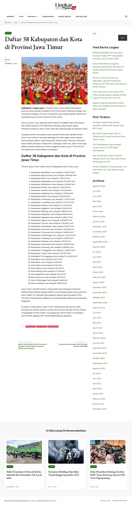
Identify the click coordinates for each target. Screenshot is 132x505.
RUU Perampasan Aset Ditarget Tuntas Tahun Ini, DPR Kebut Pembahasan (107, 147)
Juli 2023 (97, 373)
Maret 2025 (98, 272)
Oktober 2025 (99, 237)
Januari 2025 (98, 282)
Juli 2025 (97, 252)
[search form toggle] (126, 16)
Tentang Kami (81, 16)
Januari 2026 (98, 221)
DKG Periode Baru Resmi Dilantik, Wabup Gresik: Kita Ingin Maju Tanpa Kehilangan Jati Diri (109, 158)
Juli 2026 (97, 191)
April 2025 (97, 267)
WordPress (52, 501)
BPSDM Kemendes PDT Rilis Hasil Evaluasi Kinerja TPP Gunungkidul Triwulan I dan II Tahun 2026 (108, 55)
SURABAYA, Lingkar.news (32, 108)
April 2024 (97, 328)
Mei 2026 (97, 201)
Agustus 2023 (99, 368)
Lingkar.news (48, 16)
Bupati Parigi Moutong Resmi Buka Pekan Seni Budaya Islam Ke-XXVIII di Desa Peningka (109, 106)
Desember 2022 (100, 409)
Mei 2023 (97, 383)
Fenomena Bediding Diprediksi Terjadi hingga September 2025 (63, 473)
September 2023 (100, 363)
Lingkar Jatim (53, 326)
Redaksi (7, 59)
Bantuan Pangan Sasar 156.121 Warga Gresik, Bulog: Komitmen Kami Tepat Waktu (109, 136)
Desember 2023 (100, 348)
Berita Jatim (30, 326)
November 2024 (100, 292)
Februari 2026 (99, 216)
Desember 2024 (100, 287)
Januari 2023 (98, 404)
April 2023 (97, 388)
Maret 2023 (98, 393)
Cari (94, 33)
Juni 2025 (97, 257)
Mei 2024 (97, 323)
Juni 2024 (97, 318)
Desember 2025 (100, 226)
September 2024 (100, 302)
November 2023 (100, 353)
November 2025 (100, 231)
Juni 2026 (97, 196)
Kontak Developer (120, 500)
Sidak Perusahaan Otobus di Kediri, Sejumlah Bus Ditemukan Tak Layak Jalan (24, 474)
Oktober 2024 (99, 297)
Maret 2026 (98, 211)
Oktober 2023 (99, 358)
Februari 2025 (99, 277)
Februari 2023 (99, 399)
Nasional (32, 16)
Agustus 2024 (99, 307)
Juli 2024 (97, 312)
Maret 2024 (98, 333)
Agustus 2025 (99, 247)
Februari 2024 (99, 338)
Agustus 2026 (99, 186)
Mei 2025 (97, 262)
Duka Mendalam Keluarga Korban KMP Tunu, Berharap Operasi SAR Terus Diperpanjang (107, 474)
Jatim (21, 16)
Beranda (10, 16)
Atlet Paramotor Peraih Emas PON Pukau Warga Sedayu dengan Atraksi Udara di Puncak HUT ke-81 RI (109, 95)
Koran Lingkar (64, 16)
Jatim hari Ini (41, 326)
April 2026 (97, 206)
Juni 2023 (97, 378)
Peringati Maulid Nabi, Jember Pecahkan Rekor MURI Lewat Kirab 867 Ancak (108, 125)
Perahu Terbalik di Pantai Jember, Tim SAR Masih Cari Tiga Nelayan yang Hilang (110, 169)
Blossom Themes (31, 501)
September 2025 (100, 242)
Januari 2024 (98, 343)
